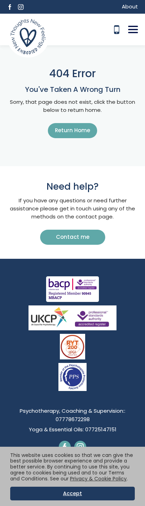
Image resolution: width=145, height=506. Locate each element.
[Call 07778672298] (116, 29)
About (130, 6)
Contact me (72, 237)
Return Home (72, 130)
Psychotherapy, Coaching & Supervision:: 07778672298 (72, 415)
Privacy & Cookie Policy (98, 478)
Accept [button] (72, 493)
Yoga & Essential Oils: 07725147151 (72, 429)
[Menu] (133, 29)
